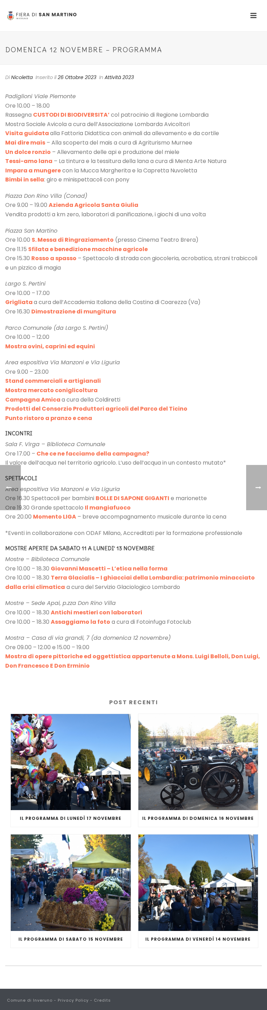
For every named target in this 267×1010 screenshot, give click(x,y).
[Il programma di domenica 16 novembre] (198, 762)
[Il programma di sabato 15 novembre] (71, 882)
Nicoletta (22, 77)
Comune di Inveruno (29, 1000)
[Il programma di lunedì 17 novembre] (71, 762)
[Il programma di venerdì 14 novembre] (198, 882)
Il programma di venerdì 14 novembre (198, 939)
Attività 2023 (119, 77)
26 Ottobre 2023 (77, 77)
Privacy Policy (73, 1000)
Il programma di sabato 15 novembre (70, 939)
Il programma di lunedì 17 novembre (70, 818)
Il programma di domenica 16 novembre (198, 818)
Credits (102, 1000)
